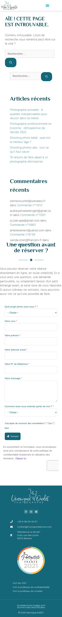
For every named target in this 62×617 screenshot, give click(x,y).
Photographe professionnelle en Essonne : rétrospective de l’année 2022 (31, 128)
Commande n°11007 (33, 215)
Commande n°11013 (29, 205)
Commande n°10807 (23, 224)
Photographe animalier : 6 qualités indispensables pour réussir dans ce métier (28, 114)
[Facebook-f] (26, 511)
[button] (47, 5)
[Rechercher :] (29, 53)
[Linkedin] (36, 511)
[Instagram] (31, 511)
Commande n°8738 (22, 234)
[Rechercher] (10, 62)
